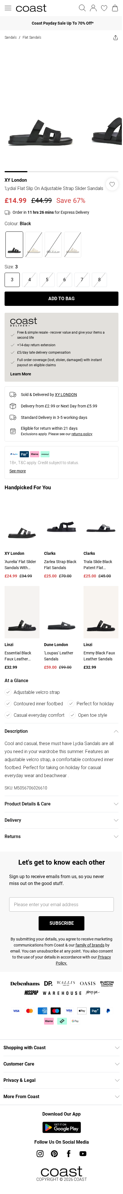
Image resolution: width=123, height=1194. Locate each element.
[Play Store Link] (59, 1125)
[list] (59, 106)
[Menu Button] (8, 8)
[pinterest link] (52, 1152)
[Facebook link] (66, 1152)
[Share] (111, 37)
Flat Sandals (32, 37)
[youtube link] (81, 1152)
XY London (16, 176)
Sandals (11, 37)
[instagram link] (38, 1152)
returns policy (82, 437)
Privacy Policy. (67, 961)
